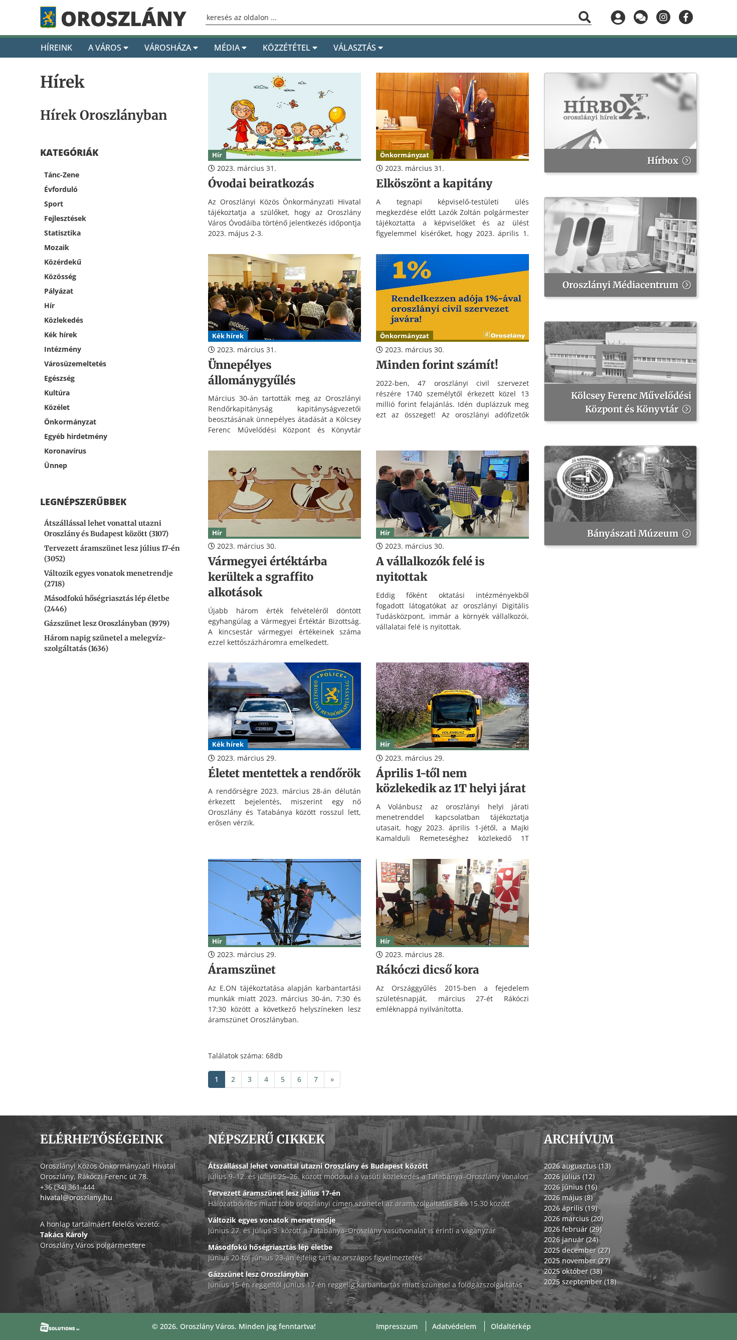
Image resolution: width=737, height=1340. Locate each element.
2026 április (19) (570, 1208)
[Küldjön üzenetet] (640, 17)
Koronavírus (65, 451)
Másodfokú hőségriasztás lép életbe (270, 1247)
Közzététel (287, 47)
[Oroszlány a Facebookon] (685, 17)
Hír (49, 305)
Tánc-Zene (61, 174)
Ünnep (55, 465)
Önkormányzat (70, 421)
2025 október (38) (573, 1271)
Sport (53, 203)
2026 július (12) (569, 1176)
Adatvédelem (454, 1326)
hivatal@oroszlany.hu (76, 1197)
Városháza (168, 47)
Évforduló (61, 189)
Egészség (59, 378)
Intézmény (62, 349)
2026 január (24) (571, 1239)
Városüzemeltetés (75, 363)
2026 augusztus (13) (577, 1166)
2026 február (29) (573, 1229)
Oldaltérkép (511, 1326)
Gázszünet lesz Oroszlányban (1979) (106, 623)
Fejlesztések (65, 218)
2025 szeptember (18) (580, 1281)
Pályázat (58, 291)
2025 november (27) (577, 1260)
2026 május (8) (568, 1197)
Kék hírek (60, 334)
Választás (355, 47)
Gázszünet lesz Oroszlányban (258, 1274)
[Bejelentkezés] (618, 17)
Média (228, 47)
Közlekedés (63, 320)
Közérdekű (62, 262)
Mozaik (56, 247)
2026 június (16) (570, 1187)
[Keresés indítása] (585, 17)
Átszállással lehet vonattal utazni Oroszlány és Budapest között (318, 1166)
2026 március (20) (573, 1218)
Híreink (56, 47)
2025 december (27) (577, 1250)
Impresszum (397, 1326)
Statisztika (62, 233)
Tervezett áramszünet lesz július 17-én (274, 1193)
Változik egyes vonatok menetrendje (271, 1220)
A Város (105, 47)
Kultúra (57, 392)
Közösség (60, 276)
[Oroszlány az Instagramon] (663, 17)
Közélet (57, 407)
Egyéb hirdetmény (75, 436)
